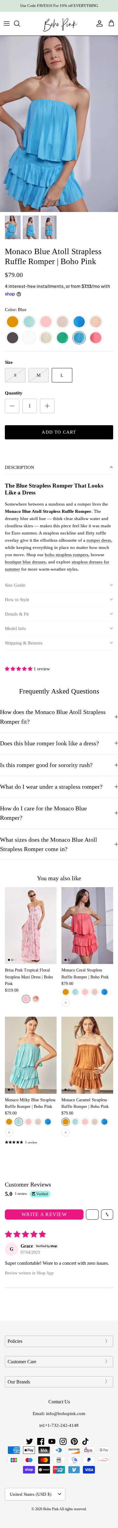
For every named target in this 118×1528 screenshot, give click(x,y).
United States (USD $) (30, 1494)
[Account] (98, 23)
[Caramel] (12, 322)
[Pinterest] (74, 1441)
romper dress (99, 540)
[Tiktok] (85, 1441)
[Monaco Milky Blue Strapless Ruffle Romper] (31, 1055)
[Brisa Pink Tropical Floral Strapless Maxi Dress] (31, 925)
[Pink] (26, 999)
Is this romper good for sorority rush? (46, 765)
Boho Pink (51, 1509)
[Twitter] (29, 1441)
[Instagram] (63, 1441)
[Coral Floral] (35, 999)
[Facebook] (40, 1441)
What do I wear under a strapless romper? (51, 787)
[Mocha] (62, 322)
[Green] (62, 338)
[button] (59, 467)
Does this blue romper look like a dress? (49, 743)
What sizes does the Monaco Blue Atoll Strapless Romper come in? (48, 844)
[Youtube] (51, 1441)
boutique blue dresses (25, 562)
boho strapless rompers (66, 554)
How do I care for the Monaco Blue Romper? (43, 813)
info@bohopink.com (65, 1413)
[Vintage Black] (12, 338)
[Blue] (79, 338)
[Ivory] (46, 338)
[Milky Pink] (46, 322)
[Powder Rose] (95, 322)
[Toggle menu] (6, 23)
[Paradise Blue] (79, 322)
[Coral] (95, 338)
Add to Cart (59, 432)
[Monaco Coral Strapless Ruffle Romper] (87, 925)
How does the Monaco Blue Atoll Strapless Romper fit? (53, 717)
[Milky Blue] (29, 322)
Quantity (13, 393)
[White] (29, 338)
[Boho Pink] (59, 24)
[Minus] (12, 406)
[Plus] (47, 406)
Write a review (44, 1214)
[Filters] (92, 1214)
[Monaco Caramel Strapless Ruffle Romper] (87, 1055)
